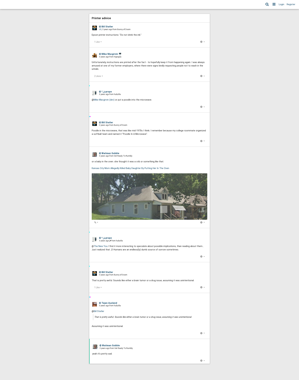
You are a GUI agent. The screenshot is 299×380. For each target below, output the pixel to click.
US (100, 29)
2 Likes (97, 76)
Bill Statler (99, 311)
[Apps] (274, 4)
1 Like (97, 42)
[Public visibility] (100, 27)
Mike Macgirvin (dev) (104, 100)
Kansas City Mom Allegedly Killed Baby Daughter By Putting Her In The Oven (130, 168)
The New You (101, 246)
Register (291, 4)
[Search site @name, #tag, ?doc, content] (267, 4)
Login (281, 4)
